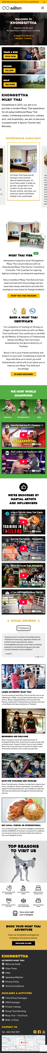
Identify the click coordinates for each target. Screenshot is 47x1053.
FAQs (7, 973)
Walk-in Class (12, 1020)
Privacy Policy (12, 982)
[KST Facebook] (39, 1031)
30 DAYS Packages (23, 374)
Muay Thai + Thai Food (16, 1015)
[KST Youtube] (43, 1031)
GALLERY (9, 70)
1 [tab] (36, 657)
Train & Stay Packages (16, 998)
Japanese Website (14, 977)
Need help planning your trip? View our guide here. (20, 2)
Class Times (11, 968)
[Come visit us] (23, 1043)
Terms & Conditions (14, 986)
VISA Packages (12, 1002)
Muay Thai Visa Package (23, 296)
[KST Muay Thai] (12, 8)
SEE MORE (10, 84)
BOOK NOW (10, 56)
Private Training (13, 1007)
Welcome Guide (12, 964)
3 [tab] (40, 657)
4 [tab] (42, 657)
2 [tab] (38, 657)
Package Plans (23, 943)
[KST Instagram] (35, 1031)
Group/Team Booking (15, 1011)
